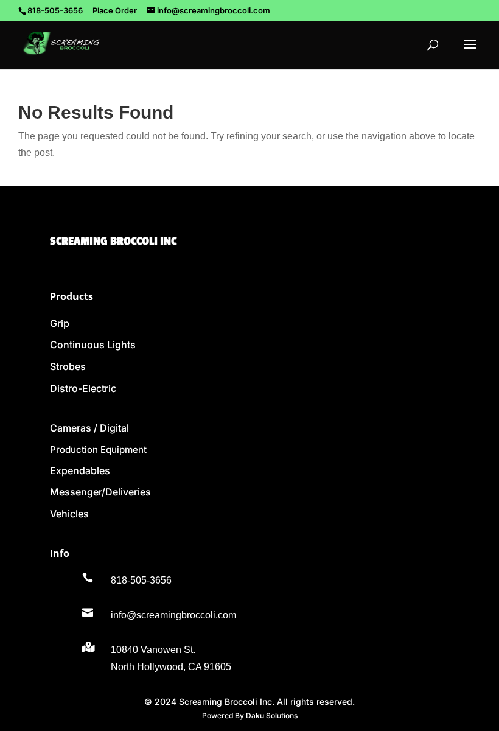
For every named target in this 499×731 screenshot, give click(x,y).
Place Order (114, 10)
